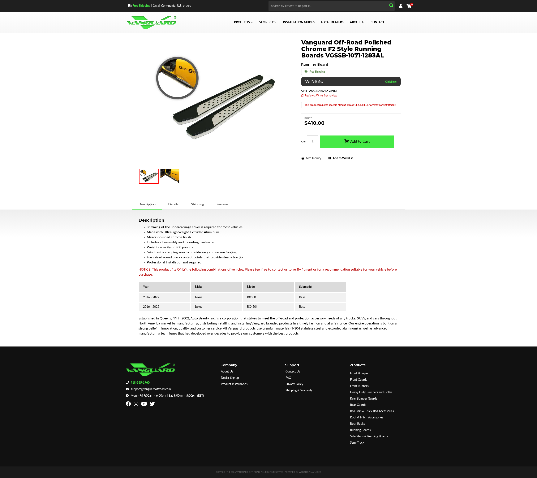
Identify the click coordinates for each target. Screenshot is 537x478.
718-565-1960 (140, 382)
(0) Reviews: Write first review (319, 95)
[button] (331, 6)
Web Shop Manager (310, 472)
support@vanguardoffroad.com (151, 389)
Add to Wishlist (343, 158)
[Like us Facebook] (129, 405)
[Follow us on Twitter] (153, 405)
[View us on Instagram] (136, 405)
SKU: (304, 91)
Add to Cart (360, 141)
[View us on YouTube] (144, 405)
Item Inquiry (313, 158)
